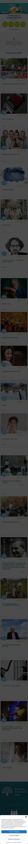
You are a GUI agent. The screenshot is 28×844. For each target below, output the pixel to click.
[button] (26, 816)
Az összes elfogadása (14, 831)
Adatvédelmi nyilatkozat (16, 842)
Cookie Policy (8, 842)
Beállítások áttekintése (14, 839)
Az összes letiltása (14, 835)
